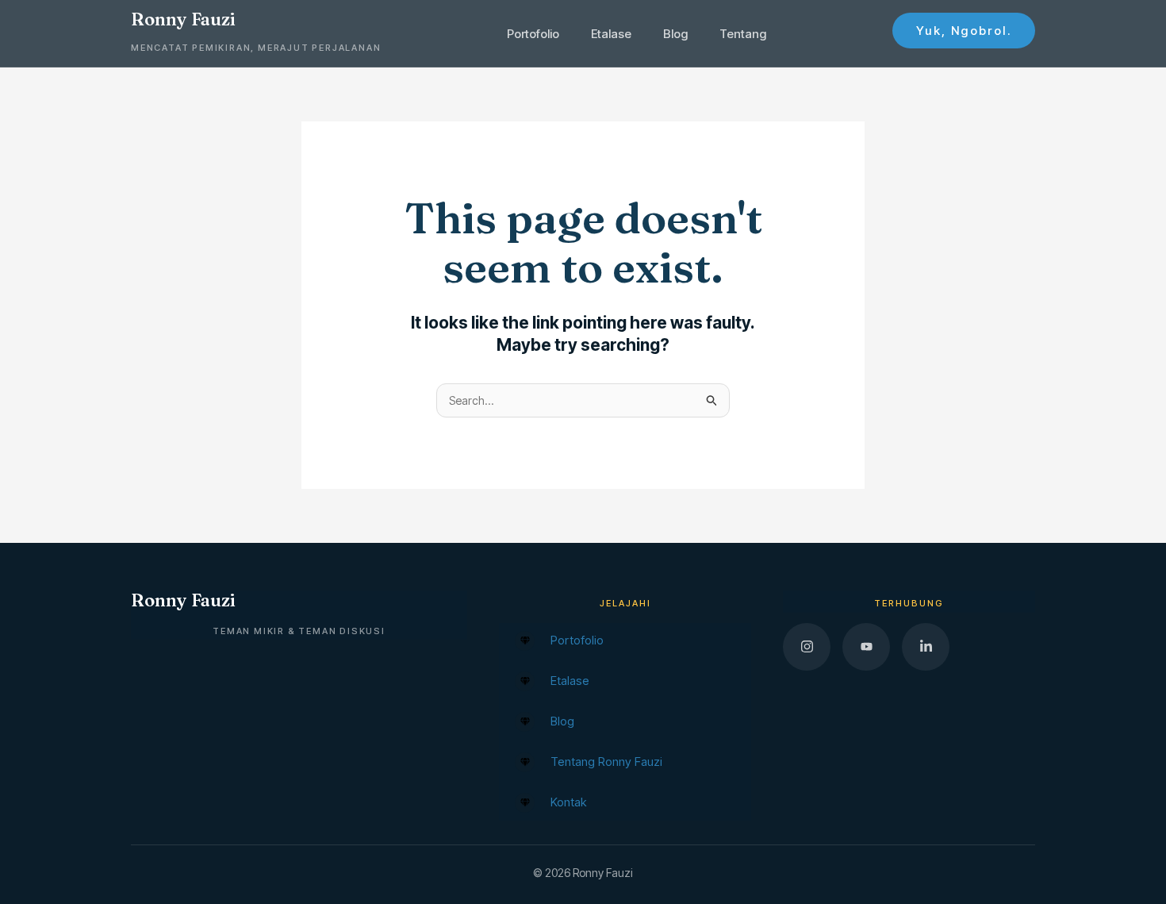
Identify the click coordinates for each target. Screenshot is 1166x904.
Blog (675, 33)
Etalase (611, 33)
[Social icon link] (806, 647)
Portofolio (533, 33)
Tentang (742, 33)
